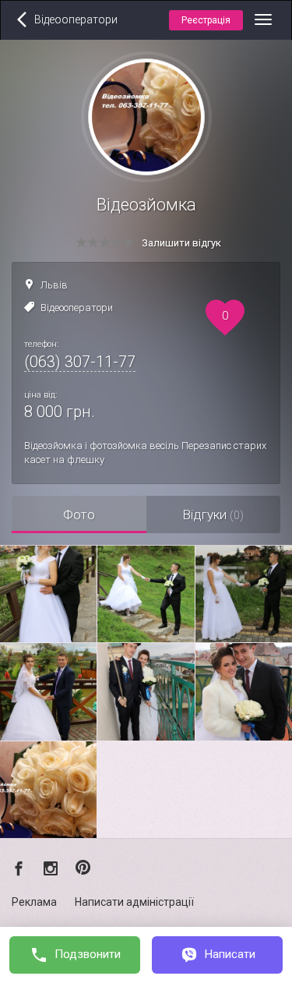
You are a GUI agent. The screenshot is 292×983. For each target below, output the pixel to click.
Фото (79, 514)
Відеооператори (76, 307)
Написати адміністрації (134, 902)
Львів (54, 285)
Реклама (34, 902)
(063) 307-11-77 (79, 361)
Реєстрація (205, 20)
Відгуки (213, 514)
